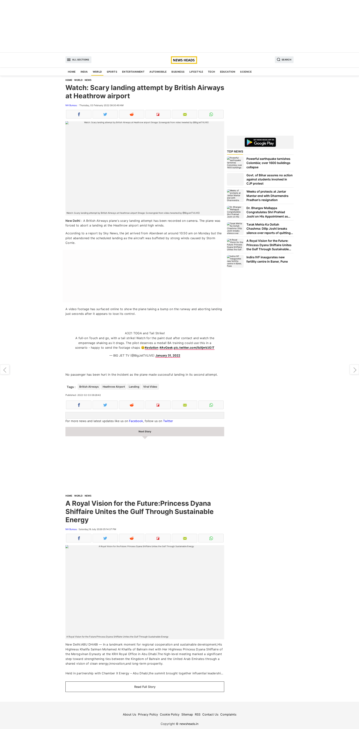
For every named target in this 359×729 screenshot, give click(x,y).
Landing (134, 386)
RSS (197, 714)
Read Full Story (145, 687)
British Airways (89, 386)
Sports (112, 71)
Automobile (158, 71)
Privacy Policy (148, 714)
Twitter (168, 421)
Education (227, 71)
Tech (211, 71)
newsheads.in (189, 724)
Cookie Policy (170, 714)
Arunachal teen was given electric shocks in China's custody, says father (4, 369)
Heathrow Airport (114, 386)
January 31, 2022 (167, 355)
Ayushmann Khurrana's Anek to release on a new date (354, 369)
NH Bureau (71, 105)
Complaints (228, 714)
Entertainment (133, 71)
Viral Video (150, 386)
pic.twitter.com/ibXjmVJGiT (194, 347)
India (84, 71)
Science (246, 71)
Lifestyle (196, 71)
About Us (129, 714)
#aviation (152, 347)
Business (178, 71)
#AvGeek (166, 347)
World (97, 71)
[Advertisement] (179, 26)
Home (72, 71)
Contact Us (210, 714)
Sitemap (187, 714)
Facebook (136, 421)
